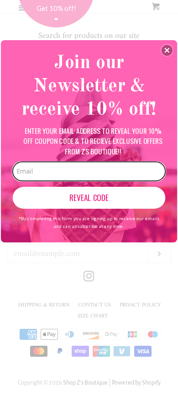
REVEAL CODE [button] (88, 197)
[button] (167, 50)
